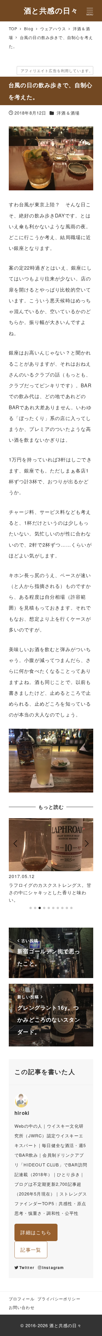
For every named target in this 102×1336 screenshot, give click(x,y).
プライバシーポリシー (58, 1299)
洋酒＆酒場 (68, 113)
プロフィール (22, 1299)
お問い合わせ (22, 1307)
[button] (15, 866)
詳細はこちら (35, 1232)
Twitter (26, 1267)
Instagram (53, 1267)
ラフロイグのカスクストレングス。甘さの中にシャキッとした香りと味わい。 (50, 892)
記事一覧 (30, 1249)
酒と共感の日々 (51, 10)
